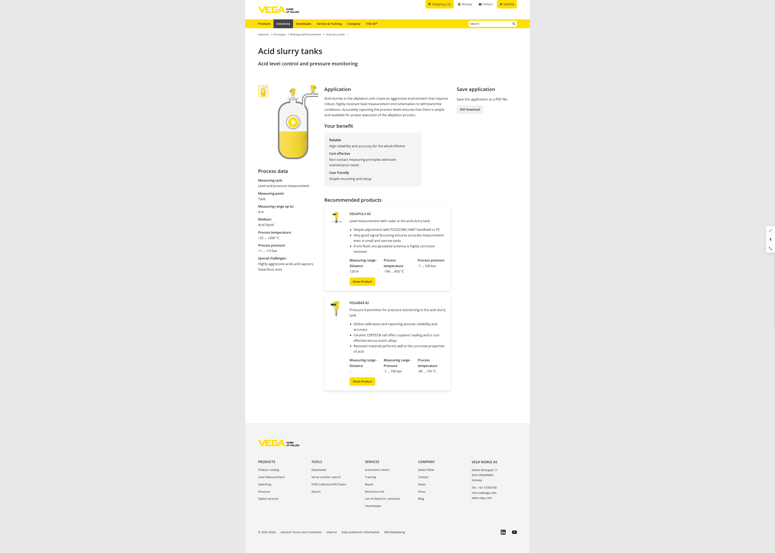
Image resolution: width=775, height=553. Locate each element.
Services (372, 462)
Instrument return (377, 470)
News (422, 484)
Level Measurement (271, 477)
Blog (421, 499)
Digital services (268, 499)
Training (370, 477)
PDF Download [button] (470, 109)
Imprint (332, 532)
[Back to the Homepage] (279, 443)
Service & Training (329, 24)
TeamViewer (373, 506)
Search (316, 491)
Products (264, 24)
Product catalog (268, 470)
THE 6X (372, 24)
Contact (423, 477)
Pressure (264, 491)
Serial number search (326, 477)
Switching (264, 484)
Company (353, 24)
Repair (369, 484)
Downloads (303, 24)
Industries (283, 24)
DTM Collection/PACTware (328, 484)
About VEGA (426, 470)
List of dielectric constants (382, 499)
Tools (316, 462)
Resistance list (374, 491)
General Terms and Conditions (301, 532)
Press (421, 491)
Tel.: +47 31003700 (484, 487)
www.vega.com (482, 498)
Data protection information (360, 532)
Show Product (362, 281)
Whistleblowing (394, 532)
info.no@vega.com (484, 493)
